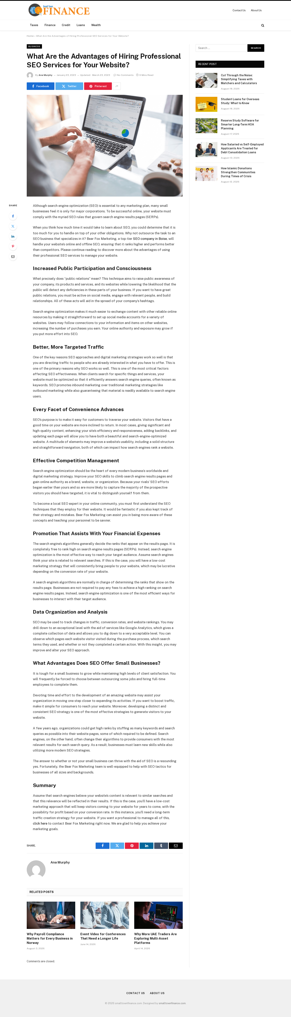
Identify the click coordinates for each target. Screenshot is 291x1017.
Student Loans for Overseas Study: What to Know (240, 101)
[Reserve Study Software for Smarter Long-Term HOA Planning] (206, 125)
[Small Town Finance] (59, 10)
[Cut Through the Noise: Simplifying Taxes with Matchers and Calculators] (206, 80)
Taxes (34, 25)
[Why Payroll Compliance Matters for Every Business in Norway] (51, 915)
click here (40, 823)
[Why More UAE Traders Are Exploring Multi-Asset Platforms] (158, 915)
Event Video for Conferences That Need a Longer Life (103, 936)
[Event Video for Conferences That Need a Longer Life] (104, 915)
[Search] (262, 25)
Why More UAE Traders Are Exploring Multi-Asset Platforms (155, 938)
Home (30, 36)
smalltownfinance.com (172, 1003)
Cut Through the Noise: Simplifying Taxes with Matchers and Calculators (239, 79)
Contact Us (239, 10)
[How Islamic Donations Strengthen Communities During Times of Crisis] (206, 173)
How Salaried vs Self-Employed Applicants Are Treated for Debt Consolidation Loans (242, 148)
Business (34, 46)
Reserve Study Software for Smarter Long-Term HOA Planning (240, 124)
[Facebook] (13, 216)
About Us (256, 10)
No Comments (125, 75)
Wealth (96, 25)
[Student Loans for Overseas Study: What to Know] (206, 104)
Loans (81, 25)
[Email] (13, 256)
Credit (66, 25)
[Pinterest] (13, 246)
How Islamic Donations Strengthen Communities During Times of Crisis (238, 172)
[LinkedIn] (13, 236)
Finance (50, 25)
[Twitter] (13, 226)
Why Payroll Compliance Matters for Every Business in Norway (50, 938)
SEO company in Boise (150, 239)
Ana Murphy (45, 75)
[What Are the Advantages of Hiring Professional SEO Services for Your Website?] (105, 146)
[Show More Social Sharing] (117, 86)
